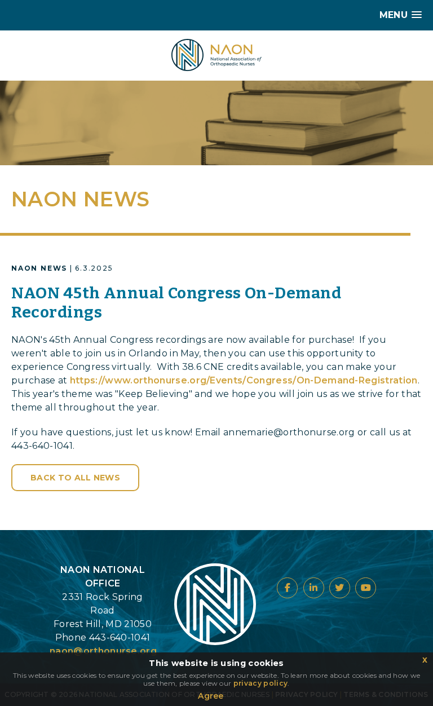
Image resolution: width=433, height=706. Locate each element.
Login (28, 39)
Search (82, 39)
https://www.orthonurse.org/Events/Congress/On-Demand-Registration (244, 380)
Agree (211, 696)
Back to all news (75, 478)
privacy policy (260, 683)
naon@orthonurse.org (103, 651)
